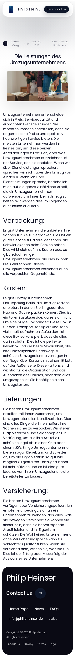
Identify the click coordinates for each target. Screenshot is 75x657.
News (39, 608)
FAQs (54, 608)
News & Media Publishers (59, 43)
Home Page (18, 608)
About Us (14, 644)
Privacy (28, 644)
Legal (53, 644)
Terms (41, 644)
